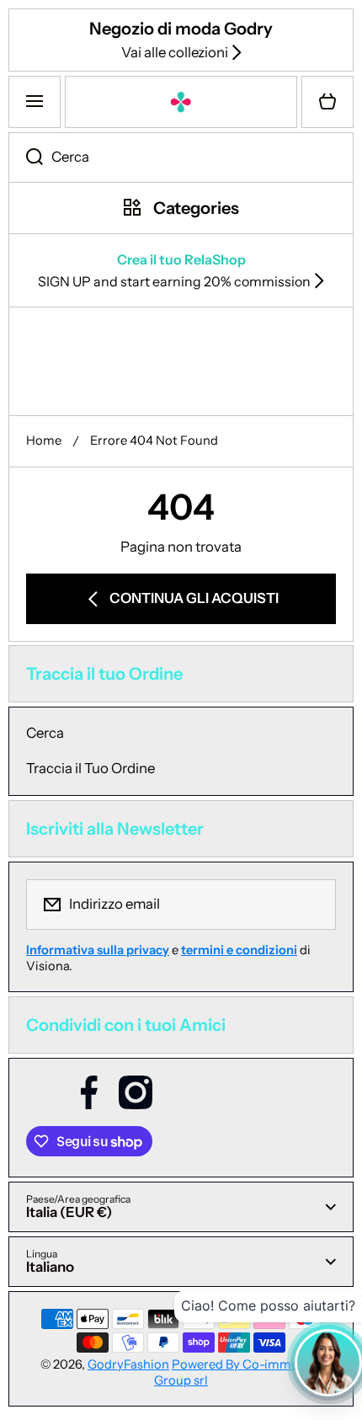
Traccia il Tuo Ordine (90, 768)
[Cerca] (25, 157)
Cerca (45, 732)
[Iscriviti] (312, 904)
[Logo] (181, 102)
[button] (327, 102)
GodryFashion (128, 1364)
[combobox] (181, 157)
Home (43, 440)
